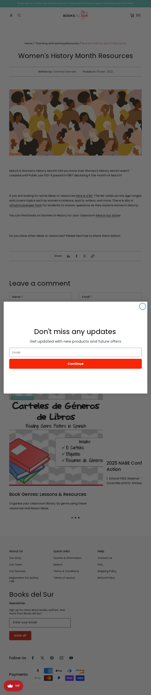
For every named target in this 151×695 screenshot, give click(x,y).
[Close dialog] (142, 306)
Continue (76, 363)
